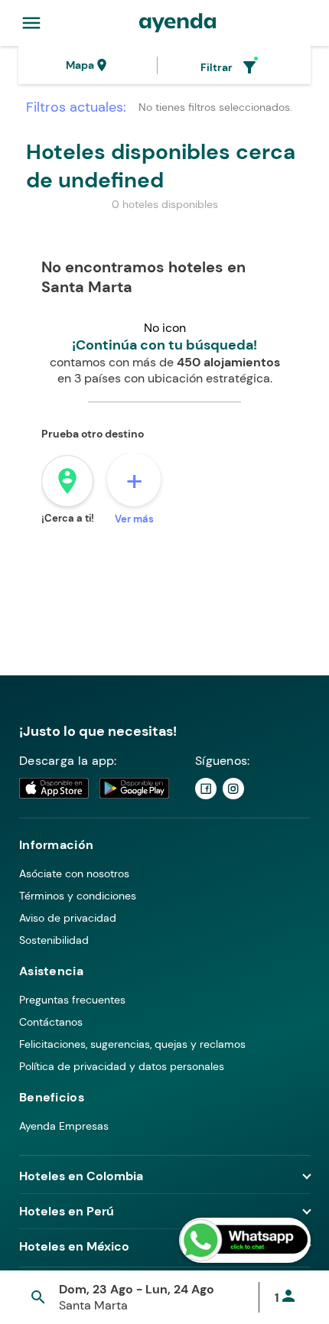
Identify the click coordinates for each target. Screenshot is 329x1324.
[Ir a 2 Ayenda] (233, 788)
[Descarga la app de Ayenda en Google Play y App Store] (95, 788)
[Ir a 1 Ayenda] (206, 788)
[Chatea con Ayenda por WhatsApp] (245, 1240)
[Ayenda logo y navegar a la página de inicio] (177, 23)
